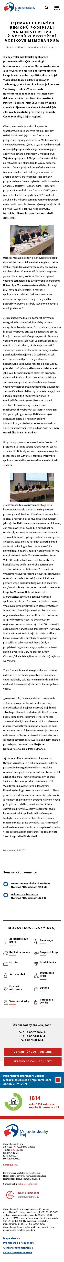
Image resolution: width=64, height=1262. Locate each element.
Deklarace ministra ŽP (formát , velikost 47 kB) (28, 896)
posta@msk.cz (33, 1173)
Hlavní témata (27, 47)
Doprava (48, 47)
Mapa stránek (11, 1238)
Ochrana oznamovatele (17, 1252)
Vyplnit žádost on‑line (33, 1052)
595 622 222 (17, 1150)
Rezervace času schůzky (32, 1061)
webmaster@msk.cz (27, 1184)
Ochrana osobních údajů (18, 1247)
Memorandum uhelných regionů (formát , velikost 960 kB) (30, 885)
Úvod (10, 47)
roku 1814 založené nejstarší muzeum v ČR (44, 1102)
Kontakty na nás (10, 1165)
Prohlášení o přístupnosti (18, 1243)
